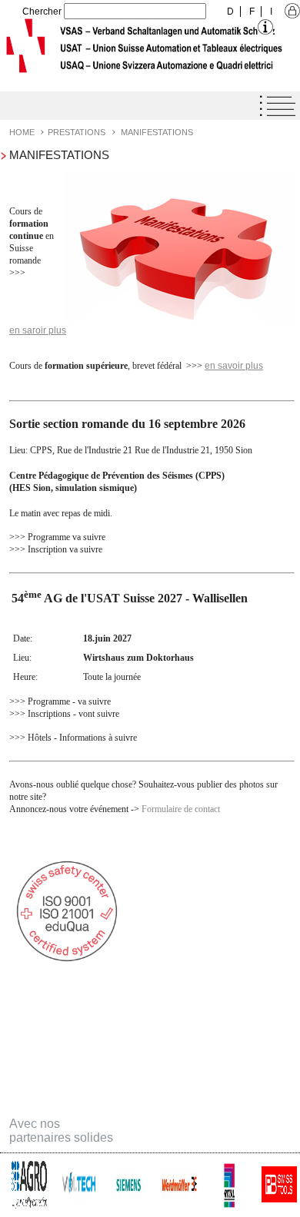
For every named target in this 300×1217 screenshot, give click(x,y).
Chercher (42, 11)
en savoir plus (234, 365)
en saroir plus (37, 330)
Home (22, 132)
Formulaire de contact (181, 809)
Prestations (76, 132)
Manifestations (157, 132)
